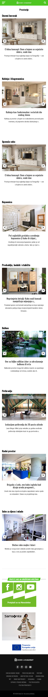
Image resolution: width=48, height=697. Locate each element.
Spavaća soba (8, 141)
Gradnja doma (40, 676)
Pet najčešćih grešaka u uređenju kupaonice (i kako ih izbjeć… (24, 237)
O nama (39, 679)
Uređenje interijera (12, 676)
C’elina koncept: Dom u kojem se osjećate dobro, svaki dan (24, 50)
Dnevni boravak (9, 15)
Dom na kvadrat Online (13, 673)
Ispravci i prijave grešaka (18, 682)
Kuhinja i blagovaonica (13, 78)
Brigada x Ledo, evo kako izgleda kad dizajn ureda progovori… (24, 486)
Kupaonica (7, 202)
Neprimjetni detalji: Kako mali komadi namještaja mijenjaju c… (24, 300)
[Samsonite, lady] (18, 640)
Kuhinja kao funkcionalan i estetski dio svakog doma (24, 113)
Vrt (10, 679)
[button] (4, 41)
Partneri (39, 673)
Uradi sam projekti (19, 679)
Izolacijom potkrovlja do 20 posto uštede (24, 424)
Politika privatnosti (25, 685)
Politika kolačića (34, 682)
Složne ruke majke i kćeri (24, 545)
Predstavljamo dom (28, 673)
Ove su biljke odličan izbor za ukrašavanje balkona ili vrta (24, 363)
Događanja (31, 679)
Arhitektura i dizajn (27, 676)
